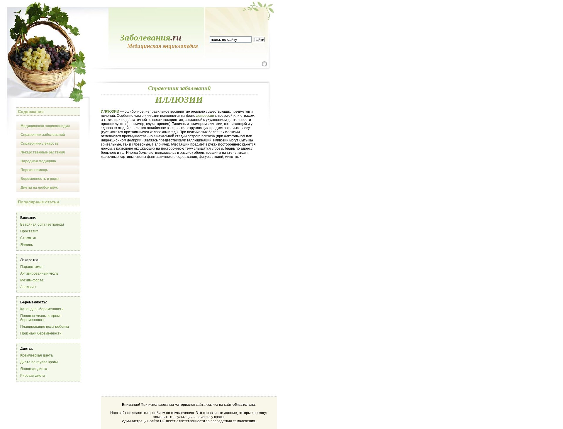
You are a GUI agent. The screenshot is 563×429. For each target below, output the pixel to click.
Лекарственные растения (43, 152)
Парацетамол (31, 267)
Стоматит (28, 238)
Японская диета (33, 369)
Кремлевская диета (36, 355)
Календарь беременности (42, 309)
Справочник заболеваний (43, 135)
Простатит (29, 231)
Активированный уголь (39, 273)
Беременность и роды (40, 179)
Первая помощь (34, 170)
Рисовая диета (32, 376)
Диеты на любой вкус (39, 187)
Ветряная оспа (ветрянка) (42, 224)
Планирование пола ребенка (44, 327)
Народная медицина (38, 161)
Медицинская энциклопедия (45, 126)
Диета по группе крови (39, 362)
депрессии (205, 116)
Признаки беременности (41, 333)
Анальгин (28, 287)
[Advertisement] (150, 208)
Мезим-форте (31, 280)
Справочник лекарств (39, 143)
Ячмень (26, 245)
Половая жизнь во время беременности (41, 318)
